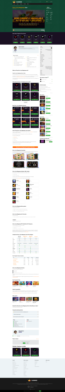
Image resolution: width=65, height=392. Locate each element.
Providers (14, 373)
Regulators (25, 372)
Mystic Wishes (14, 260)
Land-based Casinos (26, 368)
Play (15, 42)
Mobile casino (25, 365)
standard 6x (31, 131)
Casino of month (25, 361)
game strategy (26, 231)
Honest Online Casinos (15, 367)
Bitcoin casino (25, 364)
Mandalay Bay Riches (30, 236)
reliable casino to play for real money (21, 76)
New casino (14, 361)
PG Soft (13, 302)
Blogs (46, 361)
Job (35, 365)
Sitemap (25, 374)
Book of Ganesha (47, 129)
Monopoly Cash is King (25, 236)
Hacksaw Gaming (21, 302)
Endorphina (47, 130)
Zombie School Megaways (16, 261)
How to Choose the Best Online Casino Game (45, 87)
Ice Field (46, 107)
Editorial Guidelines (37, 366)
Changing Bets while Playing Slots (44, 86)
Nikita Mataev (15, 51)
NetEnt (46, 100)
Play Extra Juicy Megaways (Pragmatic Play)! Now (25, 147)
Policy (35, 364)
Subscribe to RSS (33, 389)
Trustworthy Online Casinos (16, 365)
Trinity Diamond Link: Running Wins (49, 125)
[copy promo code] (17, 98)
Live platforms (25, 375)
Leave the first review (48, 8)
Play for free (48, 98)
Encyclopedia (14, 374)
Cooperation (36, 361)
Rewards (14, 372)
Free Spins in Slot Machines (43, 91)
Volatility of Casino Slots (42, 88)
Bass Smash (36, 236)
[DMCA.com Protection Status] (32, 387)
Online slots (14, 366)
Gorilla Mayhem (14, 264)
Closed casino (14, 364)
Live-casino (25, 366)
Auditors (25, 373)
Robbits (46, 133)
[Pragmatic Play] (51, 47)
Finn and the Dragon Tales (48, 103)
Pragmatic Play (14, 286)
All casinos (25, 102)
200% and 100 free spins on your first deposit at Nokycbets (49, 140)
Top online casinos (15, 368)
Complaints (25, 367)
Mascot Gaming (27, 302)
